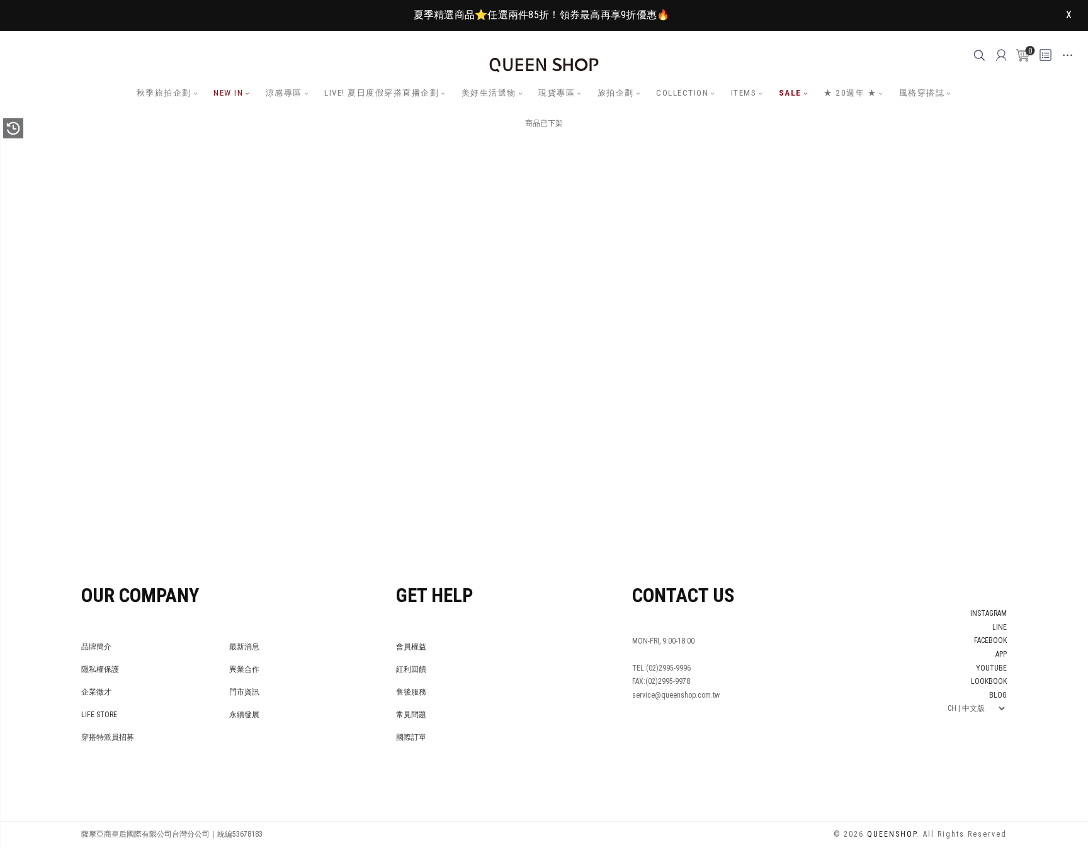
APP (1001, 654)
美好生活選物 (489, 93)
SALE (790, 93)
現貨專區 (556, 93)
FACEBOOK (990, 640)
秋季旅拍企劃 (164, 93)
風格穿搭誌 (922, 93)
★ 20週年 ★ (850, 93)
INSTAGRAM (988, 613)
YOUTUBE (991, 668)
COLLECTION (682, 93)
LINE (999, 627)
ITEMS (744, 93)
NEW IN (228, 93)
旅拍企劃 (616, 93)
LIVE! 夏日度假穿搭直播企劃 (381, 93)
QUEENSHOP (892, 834)
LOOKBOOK (989, 681)
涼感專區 (284, 93)
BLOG (998, 695)
